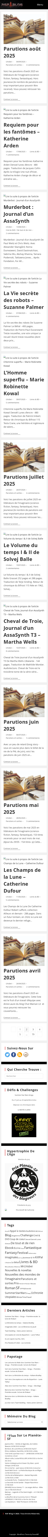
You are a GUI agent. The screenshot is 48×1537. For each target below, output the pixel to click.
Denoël (28, 1239)
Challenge (26, 1235)
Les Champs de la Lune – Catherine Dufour (22, 880)
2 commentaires (12, 233)
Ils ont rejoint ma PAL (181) (14, 1339)
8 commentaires (12, 651)
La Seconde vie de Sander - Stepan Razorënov (21, 1482)
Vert (6, 1369)
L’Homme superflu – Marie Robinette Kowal (24, 383)
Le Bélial (15, 1262)
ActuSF (7, 1231)
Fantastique (33, 1248)
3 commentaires (33, 821)
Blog (8, 1235)
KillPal (39, 1257)
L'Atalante (8, 1262)
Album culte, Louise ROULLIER (16, 1458)
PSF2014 (21, 1284)
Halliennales (32, 1253)
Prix (16, 1283)
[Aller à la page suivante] (39, 1034)
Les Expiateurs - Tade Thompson (16, 1502)
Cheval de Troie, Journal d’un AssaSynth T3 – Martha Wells (24, 631)
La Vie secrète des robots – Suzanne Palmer (24, 300)
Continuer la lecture (12, 99)
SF (18, 1287)
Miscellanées (9, 1267)
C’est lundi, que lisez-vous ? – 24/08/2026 (19, 1453)
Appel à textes (18, 1231)
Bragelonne (16, 1236)
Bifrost (40, 1231)
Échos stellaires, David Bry (14, 1451)
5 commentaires (12, 402)
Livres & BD (34, 151)
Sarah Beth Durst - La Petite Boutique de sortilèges (23, 1470)
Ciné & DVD (10, 230)
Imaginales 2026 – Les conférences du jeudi (20, 1327)
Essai (22, 1248)
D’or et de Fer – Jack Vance (14, 1468)
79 (33, 1034)
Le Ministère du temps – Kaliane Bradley (19, 1323)
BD (37, 1231)
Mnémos (17, 1267)
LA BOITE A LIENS (24, 1110)
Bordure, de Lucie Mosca (14, 1449)
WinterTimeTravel (24, 1297)
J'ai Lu (20, 1258)
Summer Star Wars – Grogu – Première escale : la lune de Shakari (22, 1363)
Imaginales (11, 1257)
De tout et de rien (24, 230)
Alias (6, 1386)
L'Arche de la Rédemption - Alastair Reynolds (21, 1475)
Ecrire (17, 1248)
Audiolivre (30, 1231)
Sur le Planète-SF (24, 1437)
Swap (29, 1293)
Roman (10, 1288)
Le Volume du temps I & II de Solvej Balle (22, 552)
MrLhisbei (27, 1266)
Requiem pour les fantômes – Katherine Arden (22, 135)
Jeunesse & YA (29, 1257)
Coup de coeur (17, 1239)
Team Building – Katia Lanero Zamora (18, 1331)
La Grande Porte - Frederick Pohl (17, 1480)
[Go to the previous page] (13, 1029)
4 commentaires (33, 65)
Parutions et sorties (14, 65)
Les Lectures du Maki (12, 1362)
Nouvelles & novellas (18, 1270)
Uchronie (37, 1293)
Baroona (8, 1390)
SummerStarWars (16, 1293)
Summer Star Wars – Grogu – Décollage (27, 1386)
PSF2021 (27, 1284)
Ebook (9, 1248)
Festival (22, 1252)
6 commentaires (33, 493)
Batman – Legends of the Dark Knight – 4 (20, 1492)
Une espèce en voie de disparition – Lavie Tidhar (22, 1335)
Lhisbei (9, 61)
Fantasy (11, 1252)
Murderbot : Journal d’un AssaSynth (19, 214)
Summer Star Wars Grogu (24, 1095)
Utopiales (10, 1297)
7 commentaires (12, 155)
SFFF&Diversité (25, 1288)
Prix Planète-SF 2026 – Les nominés (18, 1343)
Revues (33, 1284)
